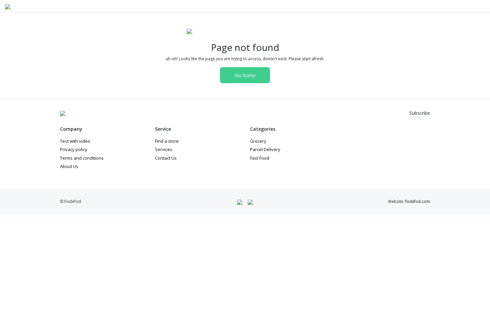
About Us (69, 166)
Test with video (75, 141)
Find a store (167, 141)
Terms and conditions (82, 158)
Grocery (258, 141)
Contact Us (166, 158)
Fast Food (259, 158)
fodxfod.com (417, 201)
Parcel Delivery (265, 149)
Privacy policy (73, 149)
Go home (245, 75)
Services (163, 149)
